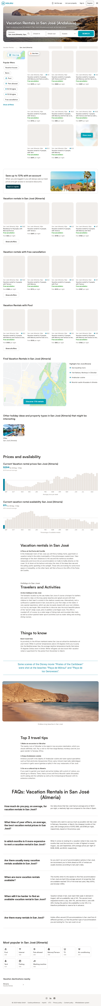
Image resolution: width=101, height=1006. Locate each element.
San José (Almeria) (26, 47)
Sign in (82, 3)
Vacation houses (11, 68)
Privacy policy (57, 1002)
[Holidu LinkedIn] (50, 998)
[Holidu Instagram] (46, 998)
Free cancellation (11, 100)
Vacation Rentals (8, 47)
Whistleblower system (82, 1002)
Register (90, 3)
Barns (7, 73)
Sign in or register (13, 186)
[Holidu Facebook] (54, 998)
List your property (71, 3)
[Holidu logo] (11, 3)
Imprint (44, 1002)
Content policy (68, 1002)
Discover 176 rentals (34, 401)
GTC (49, 1002)
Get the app (58, 3)
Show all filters (8, 105)
